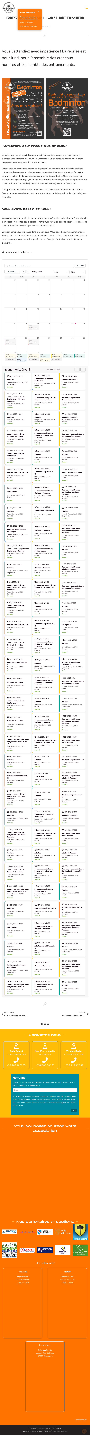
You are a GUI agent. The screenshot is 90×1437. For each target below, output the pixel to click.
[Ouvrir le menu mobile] (87, 8)
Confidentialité (81, 1421)
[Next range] (83, 369)
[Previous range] (77, 369)
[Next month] (28, 271)
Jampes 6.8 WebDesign (51, 1430)
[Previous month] (23, 271)
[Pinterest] (45, 1024)
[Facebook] (41, 1024)
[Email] (48, 1024)
